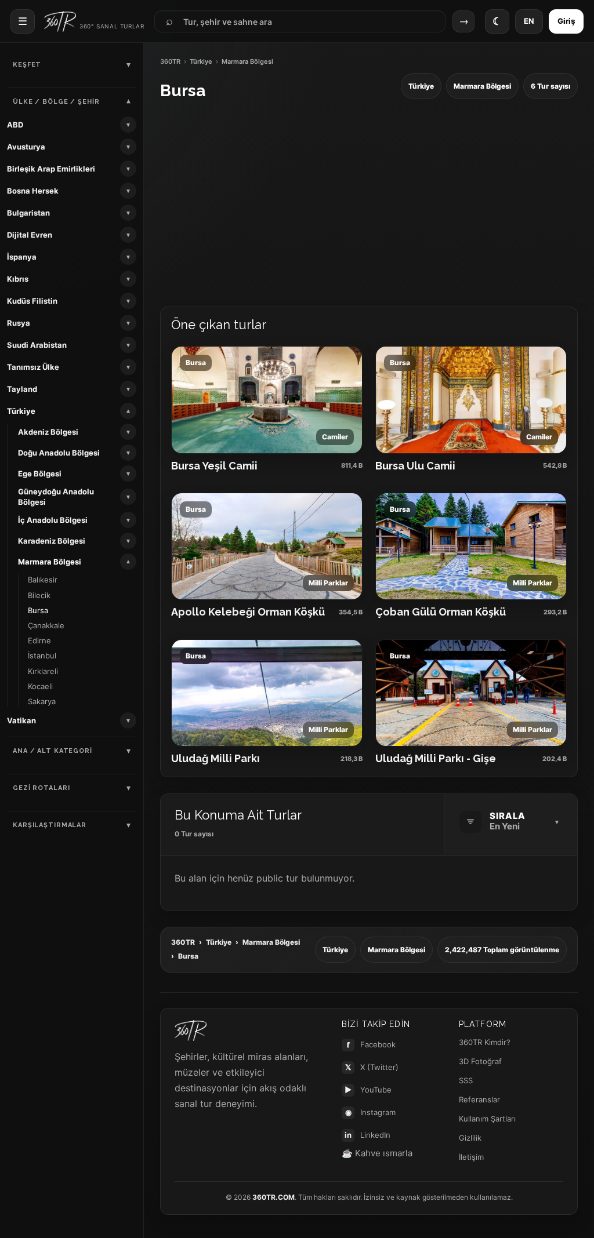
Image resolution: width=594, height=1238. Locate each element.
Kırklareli (43, 671)
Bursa (38, 610)
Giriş (566, 21)
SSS (466, 1080)
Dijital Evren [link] (29, 234)
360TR (170, 61)
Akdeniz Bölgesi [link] (48, 431)
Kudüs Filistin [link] (32, 300)
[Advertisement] (369, 203)
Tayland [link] (22, 389)
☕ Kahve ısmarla (377, 1153)
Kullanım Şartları (487, 1118)
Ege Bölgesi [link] (39, 473)
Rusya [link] (18, 322)
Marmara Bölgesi (271, 942)
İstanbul (42, 655)
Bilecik (39, 595)
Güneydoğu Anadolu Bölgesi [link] (56, 497)
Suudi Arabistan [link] (37, 344)
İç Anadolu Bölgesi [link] (53, 520)
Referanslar (479, 1099)
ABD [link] (15, 124)
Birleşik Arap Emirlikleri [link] (51, 168)
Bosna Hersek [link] (33, 190)
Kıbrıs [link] (17, 278)
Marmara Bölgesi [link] (49, 561)
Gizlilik (470, 1137)
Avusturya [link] (26, 146)
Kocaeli (40, 686)
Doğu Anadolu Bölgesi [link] (59, 452)
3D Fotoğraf (480, 1061)
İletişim (471, 1156)
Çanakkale (46, 625)
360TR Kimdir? (484, 1042)
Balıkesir (42, 579)
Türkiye (201, 61)
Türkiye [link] (21, 411)
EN (529, 21)
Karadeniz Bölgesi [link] (51, 540)
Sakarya (42, 701)
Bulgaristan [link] (28, 212)
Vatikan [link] (21, 720)
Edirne (39, 640)
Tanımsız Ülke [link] (33, 367)
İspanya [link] (22, 256)
